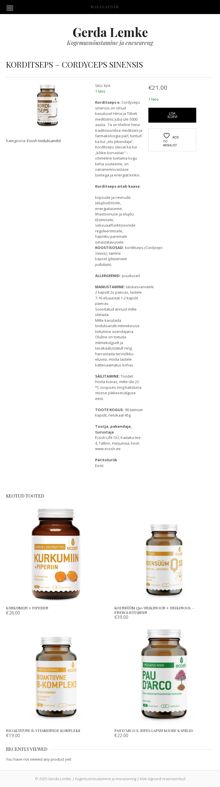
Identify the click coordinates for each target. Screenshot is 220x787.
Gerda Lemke (110, 31)
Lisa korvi (172, 115)
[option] (47, 107)
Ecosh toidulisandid (44, 140)
